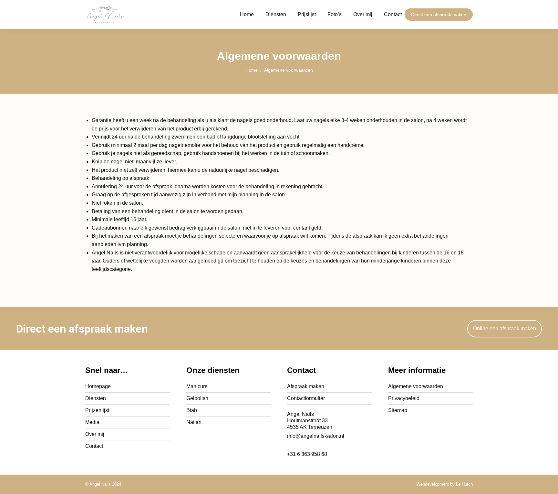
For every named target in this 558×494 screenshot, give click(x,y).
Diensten (95, 398)
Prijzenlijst (97, 410)
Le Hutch (464, 484)
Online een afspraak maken (504, 328)
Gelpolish (197, 398)
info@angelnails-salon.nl (315, 436)
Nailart (194, 422)
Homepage (98, 386)
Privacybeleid (403, 398)
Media (92, 422)
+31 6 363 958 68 (307, 454)
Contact (94, 446)
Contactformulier (306, 398)
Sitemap (397, 410)
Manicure (197, 386)
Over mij (94, 434)
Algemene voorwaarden (415, 386)
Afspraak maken (305, 386)
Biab (191, 410)
